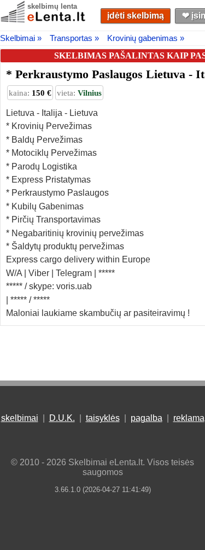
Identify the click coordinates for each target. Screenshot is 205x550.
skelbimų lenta (52, 6)
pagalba (146, 418)
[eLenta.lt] (43, 20)
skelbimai (19, 418)
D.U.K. (62, 418)
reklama (188, 418)
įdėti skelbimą (135, 15)
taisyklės (103, 418)
